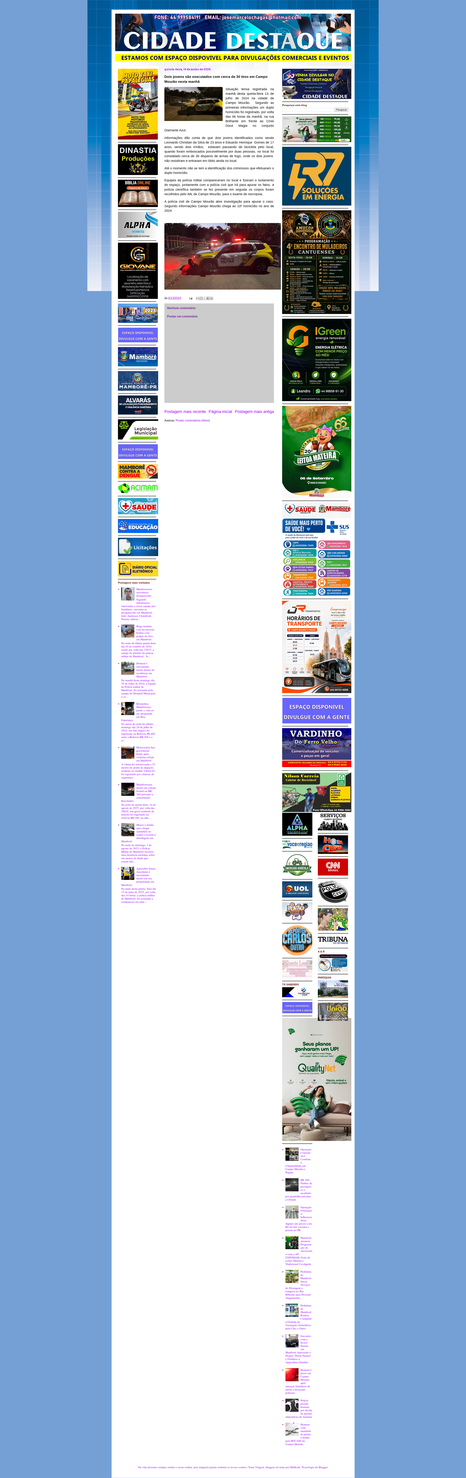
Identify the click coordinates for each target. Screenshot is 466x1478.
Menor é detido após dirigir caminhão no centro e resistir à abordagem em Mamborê (138, 833)
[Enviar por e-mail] (198, 298)
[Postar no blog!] (201, 298)
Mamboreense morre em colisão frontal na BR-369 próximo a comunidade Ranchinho (138, 793)
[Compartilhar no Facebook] (208, 298)
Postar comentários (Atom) (193, 420)
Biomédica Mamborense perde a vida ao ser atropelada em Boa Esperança (137, 712)
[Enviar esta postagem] (190, 298)
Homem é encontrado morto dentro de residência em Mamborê (145, 669)
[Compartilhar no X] (204, 298)
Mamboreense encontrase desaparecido (144, 592)
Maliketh (295, 1467)
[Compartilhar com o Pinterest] (211, 298)
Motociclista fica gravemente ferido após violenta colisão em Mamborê (145, 753)
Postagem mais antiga (254, 411)
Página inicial (220, 411)
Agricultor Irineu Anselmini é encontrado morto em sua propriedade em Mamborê (138, 877)
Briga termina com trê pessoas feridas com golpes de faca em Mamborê (145, 632)
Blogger (323, 1467)
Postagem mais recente (185, 411)
